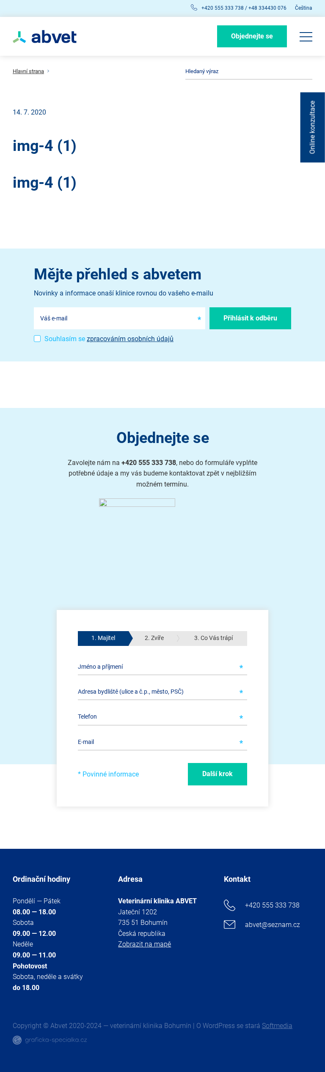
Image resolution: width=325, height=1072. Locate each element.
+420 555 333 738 (272, 905)
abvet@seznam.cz (272, 925)
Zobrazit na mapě (144, 944)
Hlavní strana (28, 71)
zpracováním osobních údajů (130, 339)
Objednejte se (252, 36)
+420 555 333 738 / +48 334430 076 (243, 8)
